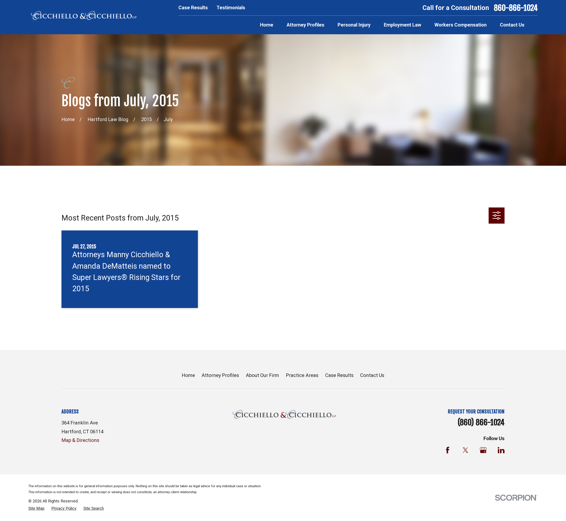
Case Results (193, 7)
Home (188, 375)
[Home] (82, 17)
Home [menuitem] (266, 25)
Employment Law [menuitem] (402, 25)
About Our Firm (262, 375)
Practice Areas (302, 375)
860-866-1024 (516, 8)
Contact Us (372, 375)
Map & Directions (80, 440)
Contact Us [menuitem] (512, 25)
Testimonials (231, 7)
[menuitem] (36, 508)
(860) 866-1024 (481, 422)
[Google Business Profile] (483, 450)
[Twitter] (465, 450)
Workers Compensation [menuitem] (460, 25)
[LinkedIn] (501, 450)
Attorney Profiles (220, 375)
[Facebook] (447, 450)
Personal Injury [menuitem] (354, 25)
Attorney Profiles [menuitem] (305, 25)
